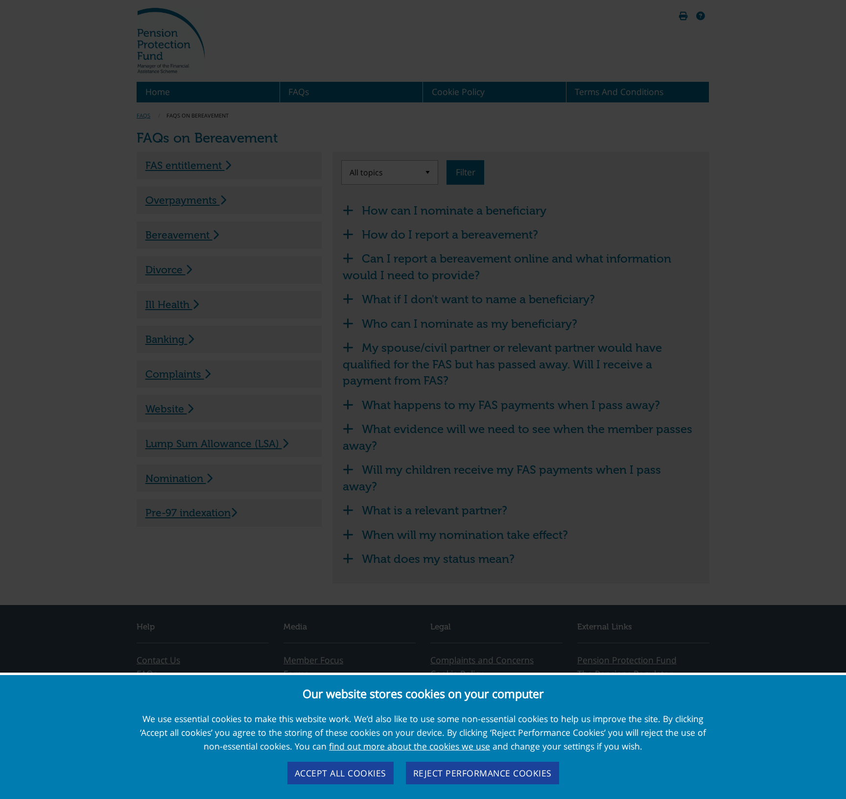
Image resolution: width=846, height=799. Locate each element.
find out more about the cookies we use (409, 746)
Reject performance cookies (482, 773)
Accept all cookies (340, 773)
